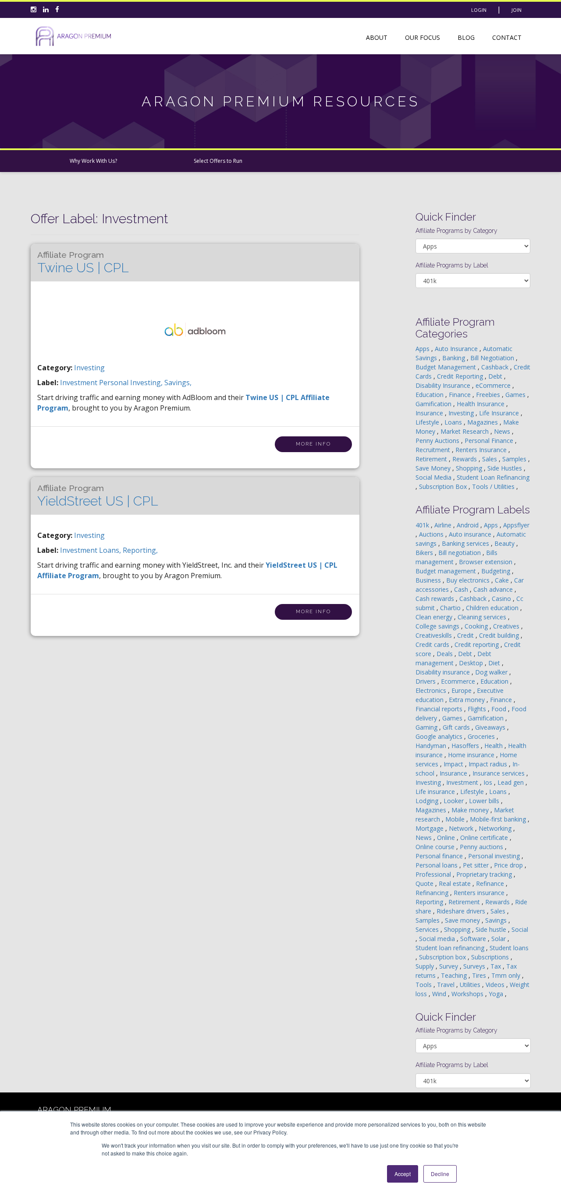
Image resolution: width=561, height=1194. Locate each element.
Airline (443, 525)
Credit (466, 635)
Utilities (471, 984)
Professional (434, 874)
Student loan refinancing (450, 948)
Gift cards (457, 727)
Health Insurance (481, 404)
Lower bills (485, 801)
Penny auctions (482, 847)
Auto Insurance (457, 348)
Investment (463, 782)
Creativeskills (434, 635)
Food (499, 709)
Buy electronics (468, 580)
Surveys (475, 966)
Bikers (425, 552)
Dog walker (492, 672)
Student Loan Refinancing (493, 477)
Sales (490, 459)
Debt (496, 376)
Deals (445, 654)
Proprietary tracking (485, 874)
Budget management (446, 571)
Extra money (467, 699)
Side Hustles (505, 468)
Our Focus (422, 37)
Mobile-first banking (499, 819)
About (376, 37)
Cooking (477, 626)
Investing (89, 367)
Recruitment (433, 450)
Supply (425, 966)
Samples (515, 459)
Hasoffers (466, 745)
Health (494, 745)
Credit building (500, 635)
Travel (446, 984)
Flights (478, 709)
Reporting (430, 902)
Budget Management (446, 367)
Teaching (455, 975)
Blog (466, 37)
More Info (313, 444)
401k (423, 525)
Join (516, 10)
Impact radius (489, 764)
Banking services (466, 543)
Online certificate (485, 837)
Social (519, 929)
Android (468, 525)
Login (478, 10)
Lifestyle (428, 422)
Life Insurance (500, 413)
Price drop (509, 865)
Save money (463, 920)
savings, (178, 382)
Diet (495, 663)
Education (430, 394)
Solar (499, 938)
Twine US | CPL (83, 262)
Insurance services (499, 773)
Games (516, 394)
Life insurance (436, 791)
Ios (488, 782)
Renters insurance (480, 892)
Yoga (497, 994)
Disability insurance (443, 672)
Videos (496, 984)
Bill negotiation (460, 552)
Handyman (431, 745)
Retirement (432, 459)
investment (79, 382)
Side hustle (492, 929)
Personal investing (495, 856)
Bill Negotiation (493, 358)
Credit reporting (477, 644)
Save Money (433, 468)
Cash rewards (435, 598)
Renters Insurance (481, 450)
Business (429, 580)
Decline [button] (440, 1173)
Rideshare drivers (462, 911)
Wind (440, 994)
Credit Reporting (461, 376)
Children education (493, 608)
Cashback (495, 367)
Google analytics (439, 736)
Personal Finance (490, 440)
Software (474, 938)
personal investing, (131, 382)
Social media (438, 938)
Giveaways (491, 727)
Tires (480, 975)
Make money (470, 810)
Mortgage (430, 828)
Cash (462, 589)
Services (427, 929)
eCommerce (494, 385)
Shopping (470, 468)
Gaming (427, 727)
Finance (460, 394)
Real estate (455, 883)
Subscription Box (444, 486)
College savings (438, 626)
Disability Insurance (443, 385)
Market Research (465, 431)
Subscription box (443, 957)
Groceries (482, 736)
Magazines (483, 422)
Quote (425, 883)
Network (462, 828)
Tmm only (506, 975)
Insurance (430, 413)
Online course (435, 847)
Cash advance (494, 589)
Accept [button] (402, 1173)
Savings (496, 920)
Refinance (491, 883)
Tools (424, 984)
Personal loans (437, 865)
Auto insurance (471, 534)
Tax (496, 966)
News (503, 431)
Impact (454, 764)
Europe (462, 690)
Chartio (451, 608)
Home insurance (472, 755)
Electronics (431, 690)
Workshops (468, 994)
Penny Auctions (438, 440)
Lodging (427, 801)
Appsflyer (516, 525)
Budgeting (496, 571)
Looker (454, 801)
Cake (503, 580)
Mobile (455, 819)
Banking (454, 358)
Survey (449, 966)
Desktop (472, 663)
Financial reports (439, 709)
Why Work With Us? (93, 161)
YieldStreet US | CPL (97, 496)
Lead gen (511, 782)
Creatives (507, 626)
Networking (496, 828)
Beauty (505, 543)
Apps (423, 348)
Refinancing (432, 892)
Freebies (489, 394)
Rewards (465, 459)
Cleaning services (483, 617)
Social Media (434, 477)
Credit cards (433, 644)
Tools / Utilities (494, 486)
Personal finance (440, 856)
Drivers (426, 681)
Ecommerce (459, 681)
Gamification (434, 404)
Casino (502, 598)
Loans (454, 422)
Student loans (509, 948)
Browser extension (486, 562)
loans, (111, 550)
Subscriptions (491, 957)
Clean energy (434, 617)
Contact (507, 37)
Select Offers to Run (218, 161)
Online (447, 837)
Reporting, (140, 550)
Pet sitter (476, 865)
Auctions (432, 534)
